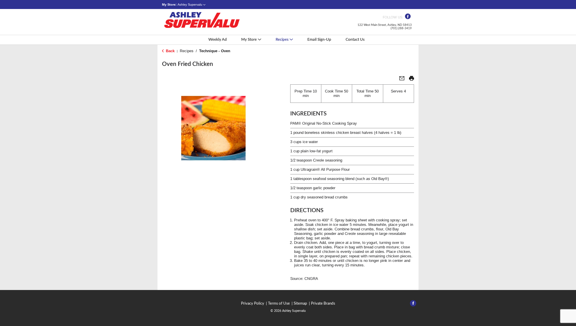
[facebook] (408, 18)
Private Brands (323, 303)
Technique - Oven (214, 51)
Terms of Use (279, 303)
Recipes (187, 51)
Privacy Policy (252, 303)
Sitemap (300, 303)
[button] (191, 4)
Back (170, 51)
